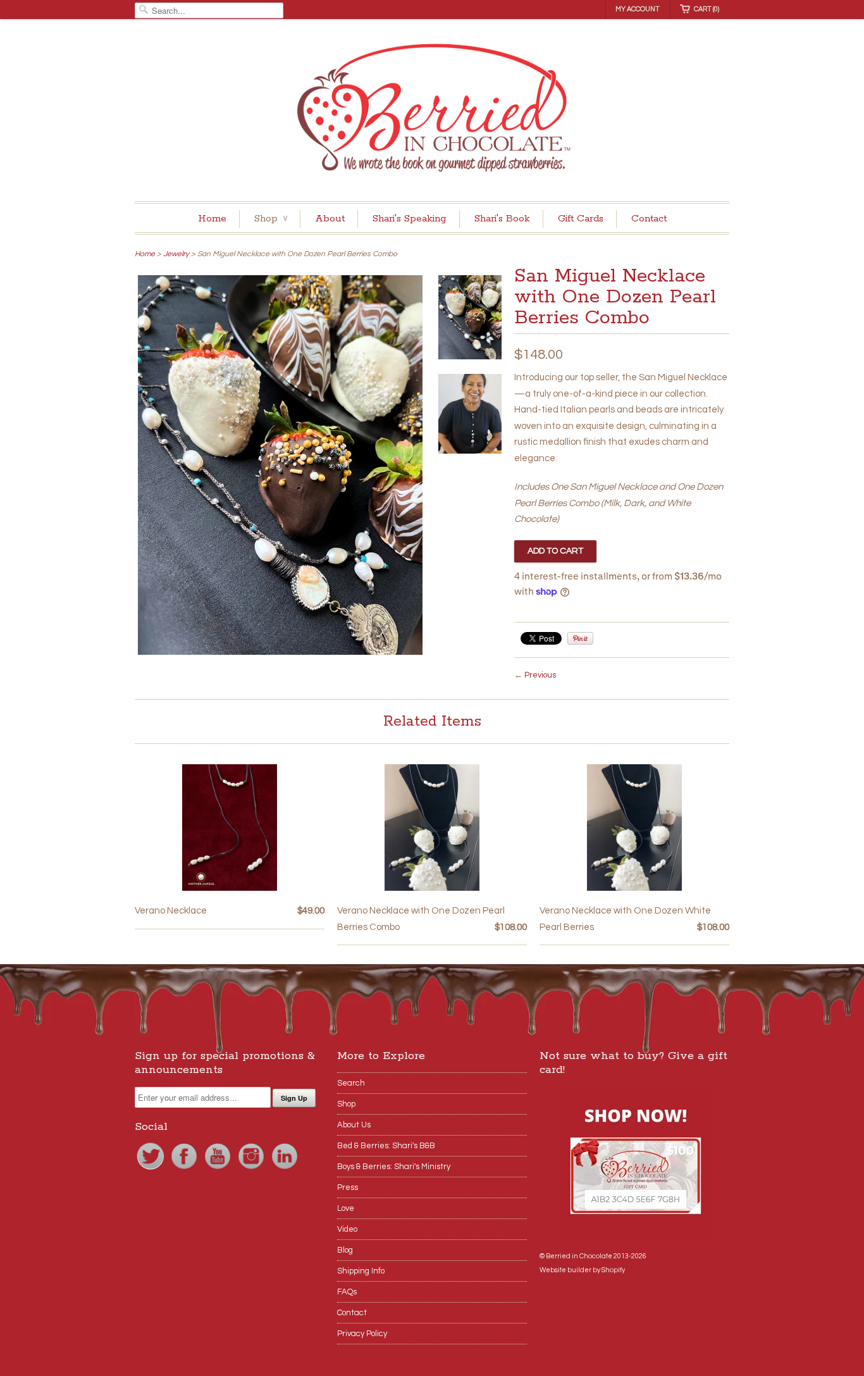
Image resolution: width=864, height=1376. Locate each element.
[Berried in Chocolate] (432, 112)
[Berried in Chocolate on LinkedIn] (284, 1169)
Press (347, 1187)
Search (351, 1083)
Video (347, 1229)
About (330, 219)
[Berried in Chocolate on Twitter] (151, 1169)
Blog (345, 1250)
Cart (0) (706, 9)
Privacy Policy (362, 1333)
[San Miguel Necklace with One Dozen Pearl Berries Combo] (280, 652)
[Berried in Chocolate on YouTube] (218, 1169)
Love (345, 1208)
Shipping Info (361, 1271)
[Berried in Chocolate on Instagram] (252, 1169)
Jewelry (176, 254)
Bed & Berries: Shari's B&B (386, 1145)
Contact (649, 219)
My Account (637, 9)
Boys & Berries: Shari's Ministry (393, 1166)
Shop (270, 219)
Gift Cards (580, 219)
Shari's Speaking (410, 219)
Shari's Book (502, 219)
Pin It (580, 638)
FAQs (347, 1291)
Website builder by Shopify (582, 1270)
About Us (354, 1124)
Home (212, 219)
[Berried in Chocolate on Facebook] (185, 1169)
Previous (540, 675)
